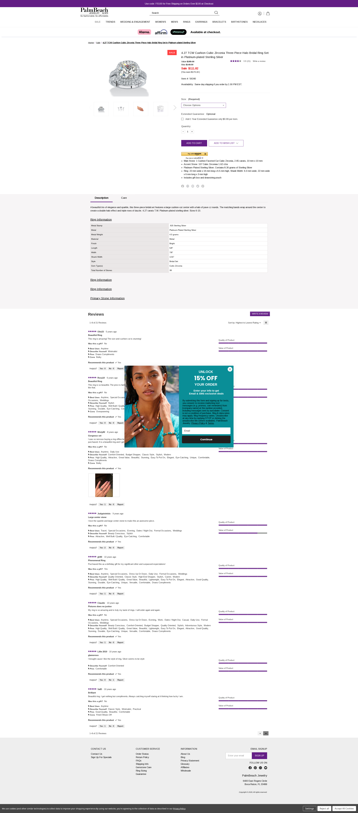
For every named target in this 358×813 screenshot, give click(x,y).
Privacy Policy (198, 423)
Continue (206, 439)
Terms (211, 423)
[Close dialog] (230, 369)
